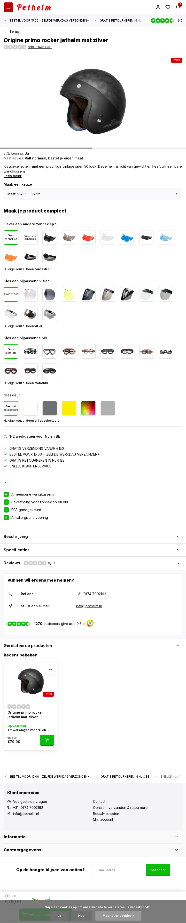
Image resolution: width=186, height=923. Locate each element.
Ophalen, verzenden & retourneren (121, 807)
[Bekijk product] (47, 740)
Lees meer (13, 176)
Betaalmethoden (106, 814)
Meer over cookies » (118, 915)
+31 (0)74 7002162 (91, 594)
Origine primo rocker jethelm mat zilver (25, 714)
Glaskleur (12, 395)
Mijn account (103, 819)
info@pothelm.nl (89, 606)
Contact (99, 801)
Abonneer (158, 870)
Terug (14, 31)
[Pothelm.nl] (34, 7)
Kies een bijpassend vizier (26, 281)
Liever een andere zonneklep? (30, 224)
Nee (81, 915)
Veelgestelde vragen (30, 801)
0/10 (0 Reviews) (40, 47)
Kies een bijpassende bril (25, 338)
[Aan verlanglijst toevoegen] (50, 670)
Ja (59, 915)
